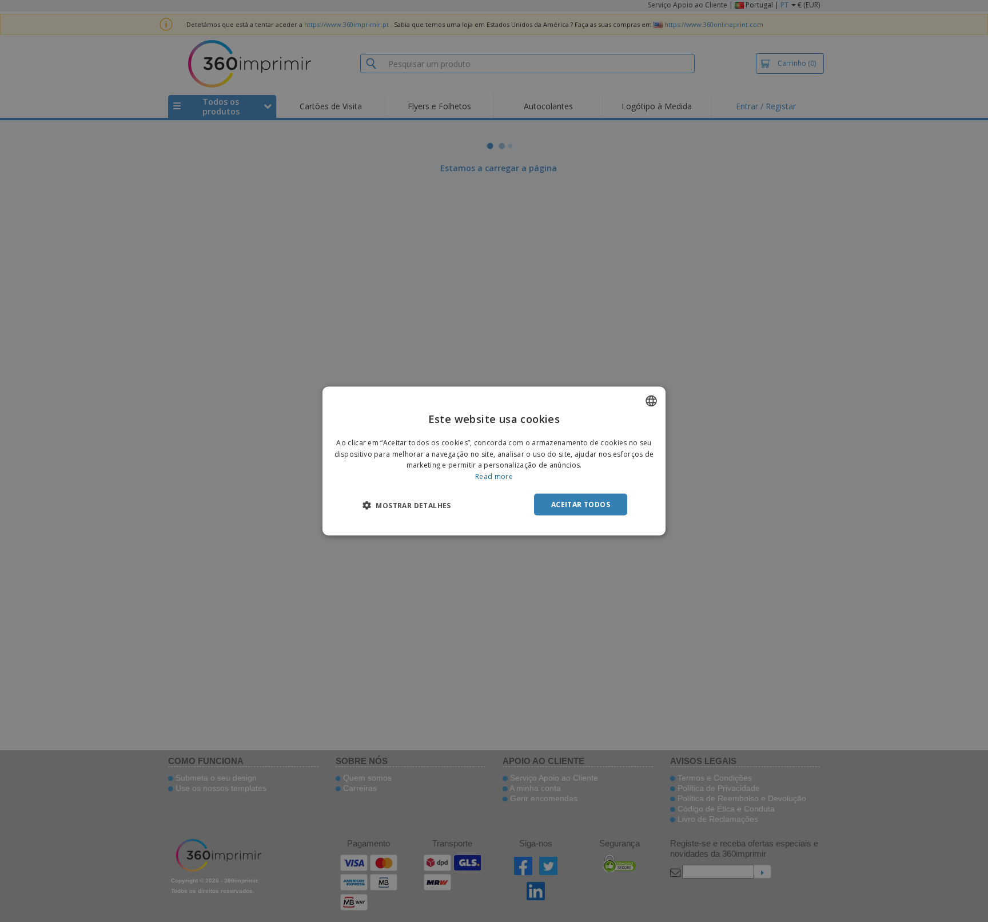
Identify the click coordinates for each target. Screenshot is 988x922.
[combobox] (651, 400)
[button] (407, 505)
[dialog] (494, 461)
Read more (494, 476)
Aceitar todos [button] (580, 504)
